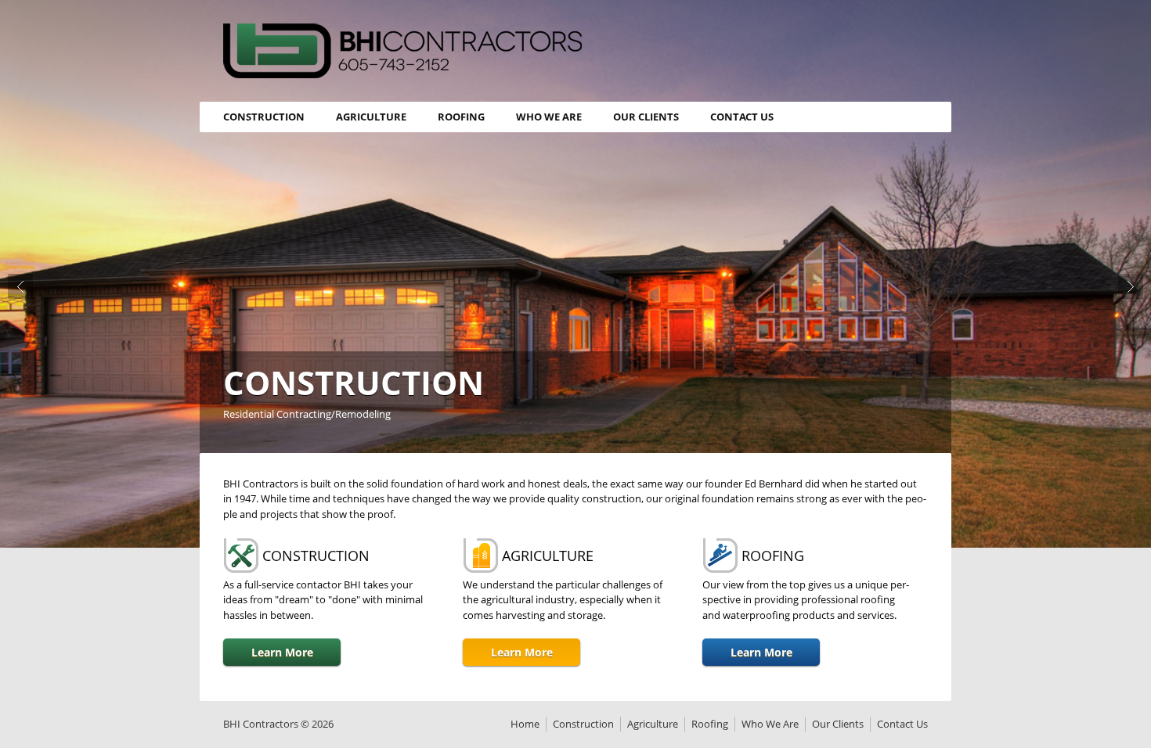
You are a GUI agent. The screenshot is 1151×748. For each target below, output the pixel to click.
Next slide (1130, 286)
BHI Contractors (402, 50)
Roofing (461, 117)
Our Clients (646, 117)
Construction (264, 117)
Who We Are (549, 117)
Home (525, 724)
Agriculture (371, 117)
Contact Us (742, 117)
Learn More (282, 652)
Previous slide (20, 286)
